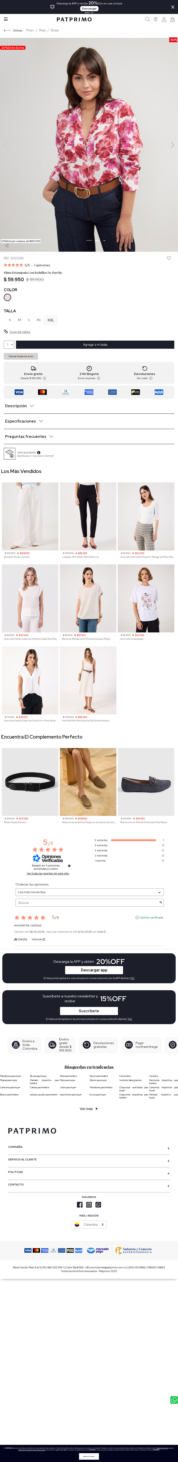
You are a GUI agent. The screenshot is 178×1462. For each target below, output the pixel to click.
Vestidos (153, 1076)
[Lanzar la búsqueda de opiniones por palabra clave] (161, 902)
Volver (18, 30)
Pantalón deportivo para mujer (163, 1096)
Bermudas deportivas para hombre (163, 1082)
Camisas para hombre (39, 1087)
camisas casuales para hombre (44, 1094)
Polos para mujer (67, 1080)
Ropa (42, 30)
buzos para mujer (98, 1094)
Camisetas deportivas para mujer (163, 1089)
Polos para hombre (68, 1076)
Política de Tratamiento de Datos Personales (31, 1450)
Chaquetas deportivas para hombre (133, 1096)
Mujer (30, 30)
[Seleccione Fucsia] (7, 297)
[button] (155, 19)
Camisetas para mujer (10, 1087)
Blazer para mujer (98, 1080)
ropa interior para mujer (71, 1094)
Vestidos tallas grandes (130, 1080)
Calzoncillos (125, 1076)
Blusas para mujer (38, 1076)
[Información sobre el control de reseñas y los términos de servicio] (69, 866)
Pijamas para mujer (8, 1080)
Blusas (55, 30)
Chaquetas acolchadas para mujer (133, 1089)
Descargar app (94, 970)
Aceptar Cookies (89, 1456)
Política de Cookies (162, 1448)
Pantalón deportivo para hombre (44, 1082)
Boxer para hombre (99, 1076)
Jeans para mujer (68, 1087)
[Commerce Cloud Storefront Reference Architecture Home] (74, 19)
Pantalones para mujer (10, 1076)
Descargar (89, 8)
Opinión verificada (151, 917)
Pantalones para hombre (101, 1087)
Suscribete (89, 1011)
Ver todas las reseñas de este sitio (48, 873)
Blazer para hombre (9, 1094)
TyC (130, 1019)
